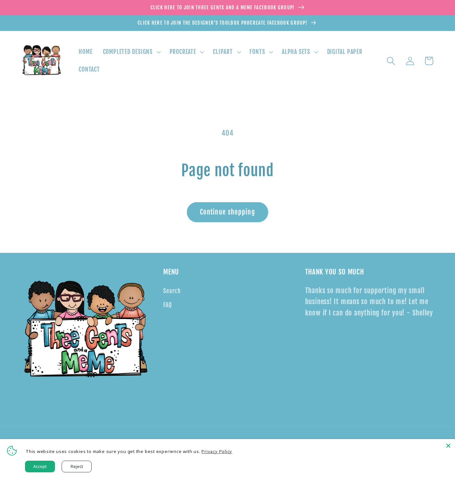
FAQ (167, 305)
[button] (131, 52)
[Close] (448, 445)
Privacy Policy (217, 451)
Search (172, 291)
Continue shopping (227, 212)
